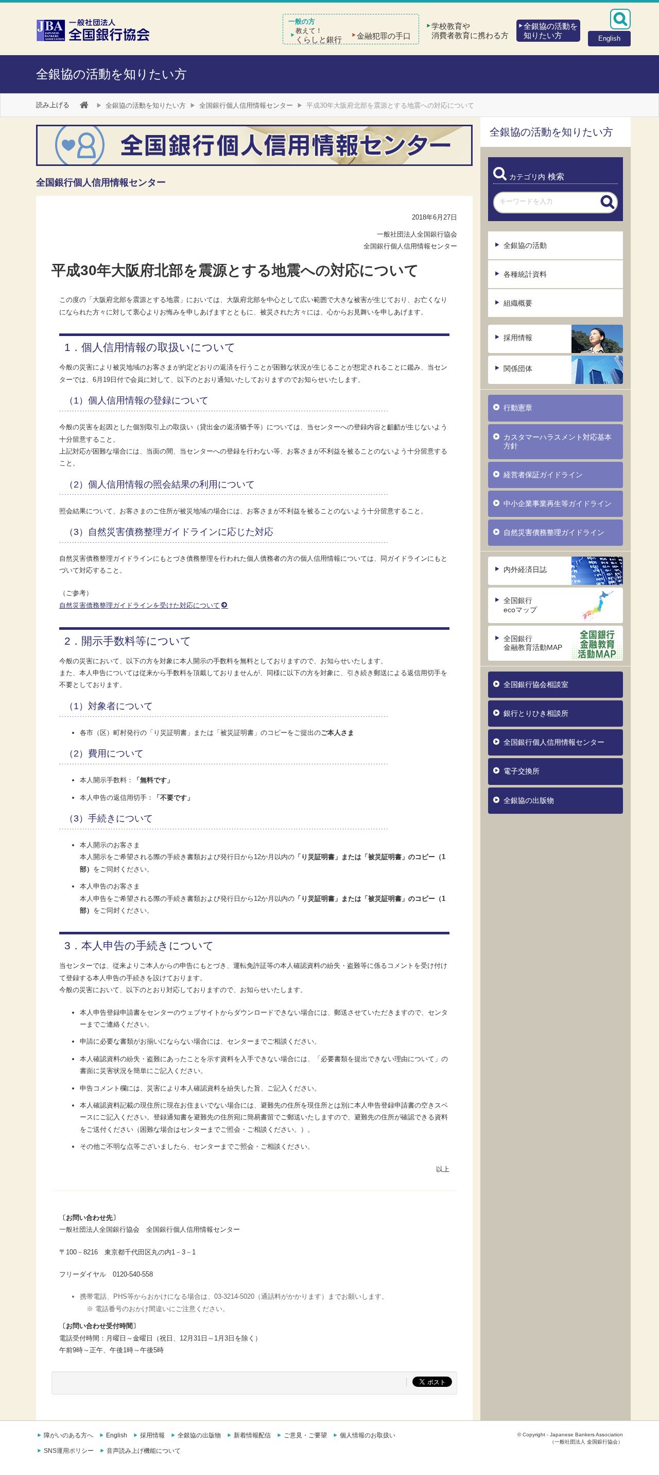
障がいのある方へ (68, 1435)
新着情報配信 (252, 1435)
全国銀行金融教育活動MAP (533, 642)
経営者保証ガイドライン (543, 475)
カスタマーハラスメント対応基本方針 (558, 441)
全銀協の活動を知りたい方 (111, 74)
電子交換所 (522, 771)
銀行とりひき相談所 (536, 713)
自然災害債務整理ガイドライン (554, 532)
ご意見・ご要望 (305, 1435)
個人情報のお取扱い (367, 1435)
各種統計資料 (525, 274)
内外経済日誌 (525, 569)
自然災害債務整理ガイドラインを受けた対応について (139, 605)
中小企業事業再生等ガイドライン (558, 503)
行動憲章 (518, 408)
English (116, 1435)
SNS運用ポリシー (69, 1450)
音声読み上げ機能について (144, 1450)
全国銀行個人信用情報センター (246, 105)
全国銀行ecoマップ (520, 604)
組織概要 (518, 303)
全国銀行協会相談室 (536, 684)
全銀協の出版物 (529, 800)
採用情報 (518, 337)
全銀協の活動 (525, 245)
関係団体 (518, 368)
